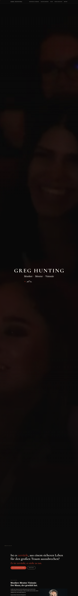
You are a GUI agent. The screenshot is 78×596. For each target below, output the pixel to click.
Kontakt (65, 1)
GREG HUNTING (16, 1)
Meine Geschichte (58, 1)
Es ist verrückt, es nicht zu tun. (26, 563)
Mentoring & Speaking (34, 1)
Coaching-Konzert (45, 1)
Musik (51, 1)
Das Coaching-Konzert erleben (18, 567)
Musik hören (31, 567)
